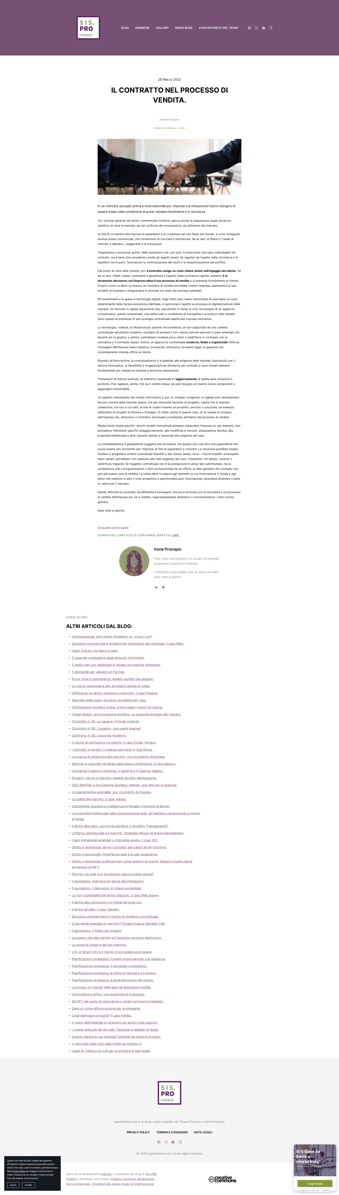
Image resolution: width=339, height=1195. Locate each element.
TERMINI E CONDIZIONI (172, 1132)
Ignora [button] (13, 1185)
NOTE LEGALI (203, 1132)
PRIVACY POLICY (138, 1132)
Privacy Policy (18, 1171)
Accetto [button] (28, 1185)
